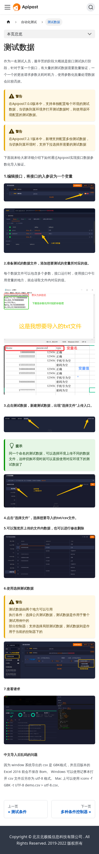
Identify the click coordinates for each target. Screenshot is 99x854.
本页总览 (14, 34)
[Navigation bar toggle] (7, 7)
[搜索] (91, 7)
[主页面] (8, 22)
